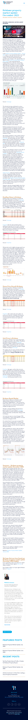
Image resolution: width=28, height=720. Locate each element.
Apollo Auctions (6, 172)
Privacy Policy (11, 712)
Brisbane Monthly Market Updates (12, 17)
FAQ (7, 712)
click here (19, 564)
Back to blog (7, 631)
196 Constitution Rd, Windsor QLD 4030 (14, 697)
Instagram (9, 568)
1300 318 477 (14, 694)
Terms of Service (18, 712)
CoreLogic (9, 101)
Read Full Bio (7, 624)
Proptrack (5, 224)
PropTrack (9, 242)
